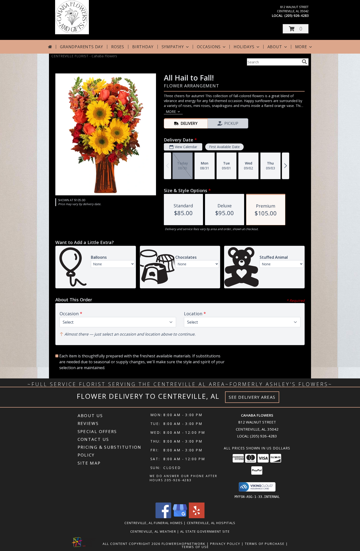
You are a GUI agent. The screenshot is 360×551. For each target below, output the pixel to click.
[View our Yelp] (196, 517)
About (274, 46)
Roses (117, 46)
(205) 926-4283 (296, 15)
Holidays (244, 46)
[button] (296, 29)
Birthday (142, 46)
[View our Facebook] (163, 517)
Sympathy (173, 46)
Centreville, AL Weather (153, 531)
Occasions (209, 46)
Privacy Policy (225, 543)
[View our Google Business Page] (180, 517)
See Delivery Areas (252, 397)
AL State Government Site (205, 531)
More (301, 46)
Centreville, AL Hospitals (211, 523)
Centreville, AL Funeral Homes (153, 523)
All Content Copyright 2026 (131, 543)
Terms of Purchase (265, 543)
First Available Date (224, 146)
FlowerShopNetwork (183, 543)
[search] (304, 61)
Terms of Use (195, 547)
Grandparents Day (81, 46)
